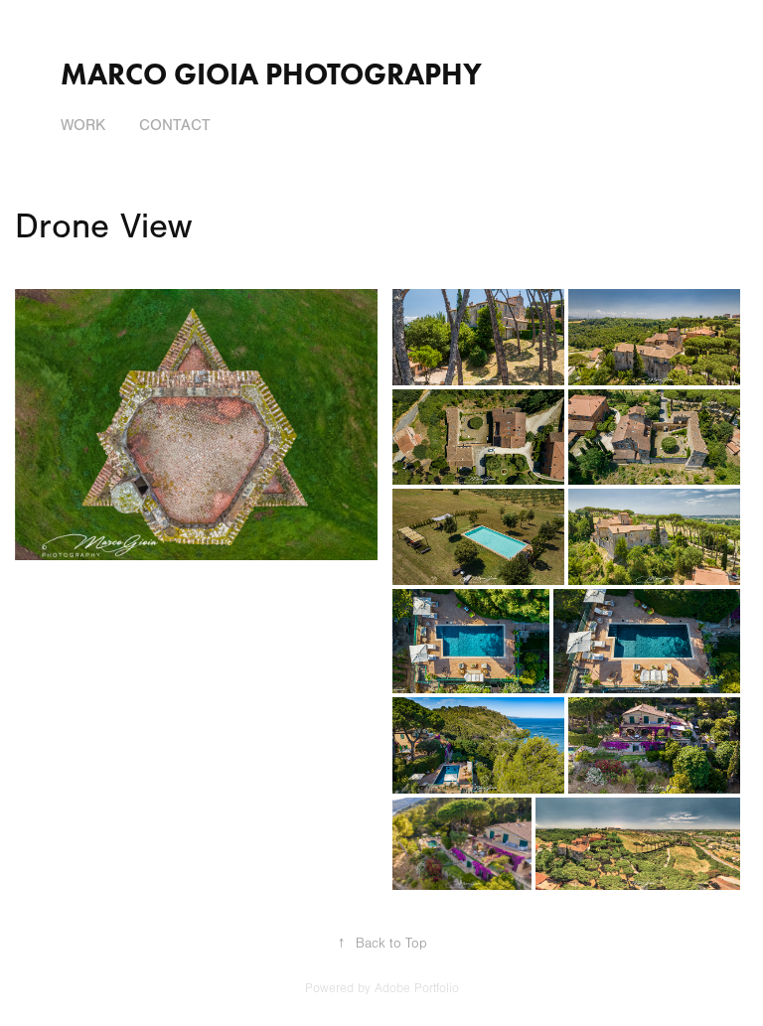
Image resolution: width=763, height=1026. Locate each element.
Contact (175, 125)
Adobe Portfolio (417, 988)
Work (83, 125)
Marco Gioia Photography (271, 74)
